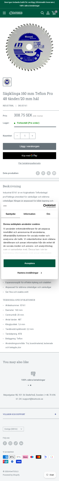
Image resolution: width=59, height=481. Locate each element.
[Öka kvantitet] (32, 136)
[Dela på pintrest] (43, 173)
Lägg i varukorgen (29, 146)
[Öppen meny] (4, 13)
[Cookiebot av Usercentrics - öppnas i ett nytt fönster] (43, 206)
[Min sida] (48, 13)
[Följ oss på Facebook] (5, 443)
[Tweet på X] (49, 173)
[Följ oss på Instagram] (10, 443)
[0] (54, 13)
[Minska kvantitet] (17, 136)
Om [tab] (48, 214)
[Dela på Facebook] (38, 173)
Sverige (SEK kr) (10, 429)
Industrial (8, 106)
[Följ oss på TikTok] (16, 443)
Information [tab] (29, 214)
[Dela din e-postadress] (54, 173)
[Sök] (42, 13)
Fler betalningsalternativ (29, 163)
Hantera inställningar (27, 272)
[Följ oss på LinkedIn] (21, 443)
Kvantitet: (7, 135)
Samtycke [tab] (11, 214)
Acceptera (29, 263)
